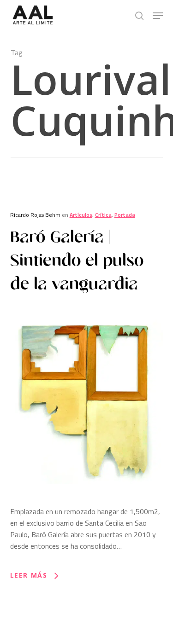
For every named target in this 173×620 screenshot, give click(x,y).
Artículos (81, 214)
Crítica (103, 214)
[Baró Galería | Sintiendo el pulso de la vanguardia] (86, 499)
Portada (124, 214)
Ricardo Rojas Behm (35, 214)
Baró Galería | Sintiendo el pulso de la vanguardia (76, 260)
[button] (158, 15)
